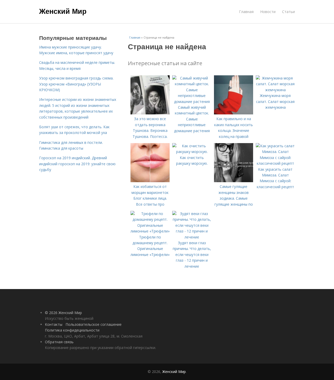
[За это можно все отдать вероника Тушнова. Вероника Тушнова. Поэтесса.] (150, 113)
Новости (268, 11)
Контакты (53, 324)
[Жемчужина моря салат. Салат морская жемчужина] (275, 89)
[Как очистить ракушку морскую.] (191, 151)
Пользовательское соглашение (93, 324)
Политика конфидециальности (72, 330)
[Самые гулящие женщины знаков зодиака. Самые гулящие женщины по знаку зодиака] (233, 180)
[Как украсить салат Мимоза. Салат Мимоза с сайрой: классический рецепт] (275, 163)
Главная (246, 11)
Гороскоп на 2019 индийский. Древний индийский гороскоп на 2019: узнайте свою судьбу (77, 163)
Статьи (288, 11)
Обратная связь (59, 341)
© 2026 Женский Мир (63, 312)
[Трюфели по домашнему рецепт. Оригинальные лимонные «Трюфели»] (150, 231)
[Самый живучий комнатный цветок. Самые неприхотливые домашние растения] (191, 101)
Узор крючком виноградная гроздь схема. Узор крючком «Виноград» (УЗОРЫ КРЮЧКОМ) (76, 84)
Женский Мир (63, 11)
